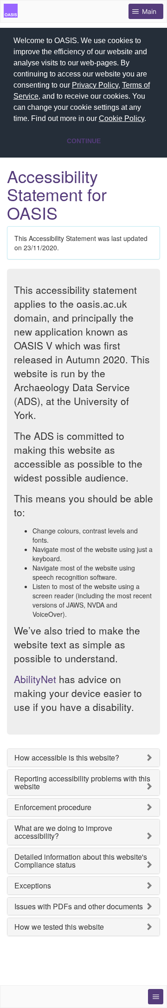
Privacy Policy (95, 85)
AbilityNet (35, 679)
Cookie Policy (121, 118)
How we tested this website (59, 927)
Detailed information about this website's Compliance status (80, 861)
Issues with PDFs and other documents (78, 906)
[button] (149, 119)
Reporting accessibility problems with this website (82, 782)
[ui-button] (155, 996)
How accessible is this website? (66, 758)
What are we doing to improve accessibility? (63, 832)
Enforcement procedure (52, 807)
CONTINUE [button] (84, 141)
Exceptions (32, 885)
